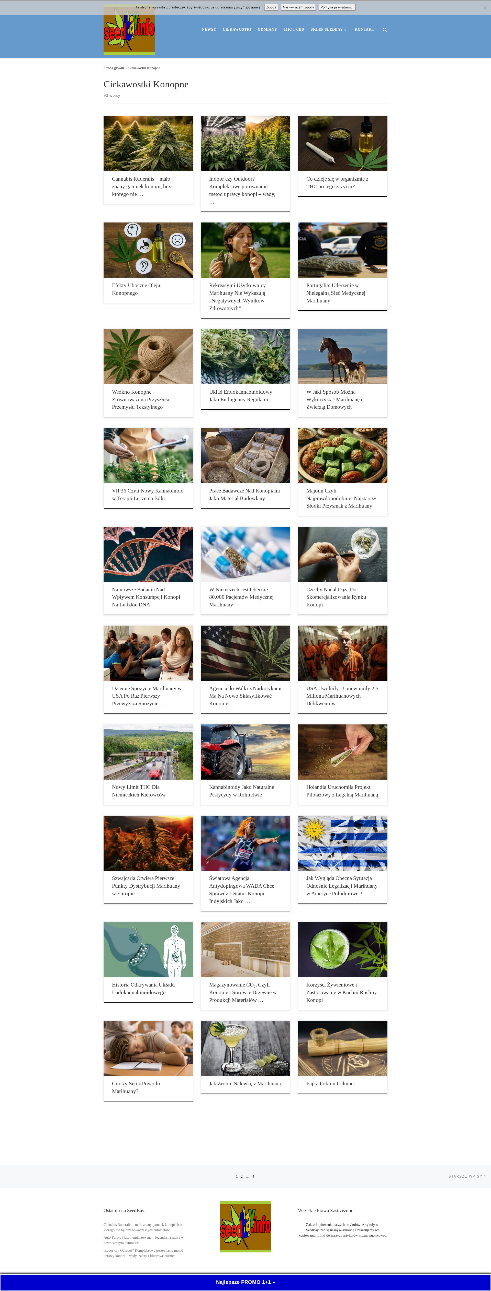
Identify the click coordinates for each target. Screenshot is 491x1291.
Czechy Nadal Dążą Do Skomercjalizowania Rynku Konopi (336, 597)
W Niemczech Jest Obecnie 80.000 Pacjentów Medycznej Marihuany (241, 597)
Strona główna (114, 68)
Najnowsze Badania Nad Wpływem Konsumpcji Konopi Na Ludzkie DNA (146, 597)
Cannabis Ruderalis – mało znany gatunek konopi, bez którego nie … (141, 186)
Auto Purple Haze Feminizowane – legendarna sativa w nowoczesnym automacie (144, 1240)
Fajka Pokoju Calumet (330, 1084)
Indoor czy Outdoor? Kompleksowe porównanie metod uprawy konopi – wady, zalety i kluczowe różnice (143, 1253)
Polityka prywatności (337, 7)
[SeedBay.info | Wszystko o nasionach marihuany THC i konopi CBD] (129, 29)
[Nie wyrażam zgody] (484, 7)
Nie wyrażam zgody (298, 7)
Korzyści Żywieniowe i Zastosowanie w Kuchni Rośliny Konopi (341, 992)
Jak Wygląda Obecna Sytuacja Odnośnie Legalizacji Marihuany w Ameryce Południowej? (342, 886)
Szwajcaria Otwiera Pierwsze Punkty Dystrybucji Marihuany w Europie (146, 886)
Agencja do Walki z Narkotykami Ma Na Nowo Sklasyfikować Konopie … (245, 696)
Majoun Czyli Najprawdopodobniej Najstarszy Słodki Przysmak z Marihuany (341, 498)
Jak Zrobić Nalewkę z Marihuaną (245, 1084)
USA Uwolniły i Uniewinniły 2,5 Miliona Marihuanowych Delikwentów (342, 696)
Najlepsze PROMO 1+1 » (245, 1282)
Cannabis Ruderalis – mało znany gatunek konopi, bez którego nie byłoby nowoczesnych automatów (143, 1227)
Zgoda (271, 7)
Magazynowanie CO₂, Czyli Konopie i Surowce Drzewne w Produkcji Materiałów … (243, 992)
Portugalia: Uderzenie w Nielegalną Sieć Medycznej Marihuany (335, 293)
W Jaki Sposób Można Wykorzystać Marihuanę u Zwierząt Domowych (335, 399)
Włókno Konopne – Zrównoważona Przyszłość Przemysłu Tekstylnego (141, 399)
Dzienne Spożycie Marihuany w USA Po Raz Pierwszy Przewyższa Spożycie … (147, 696)
